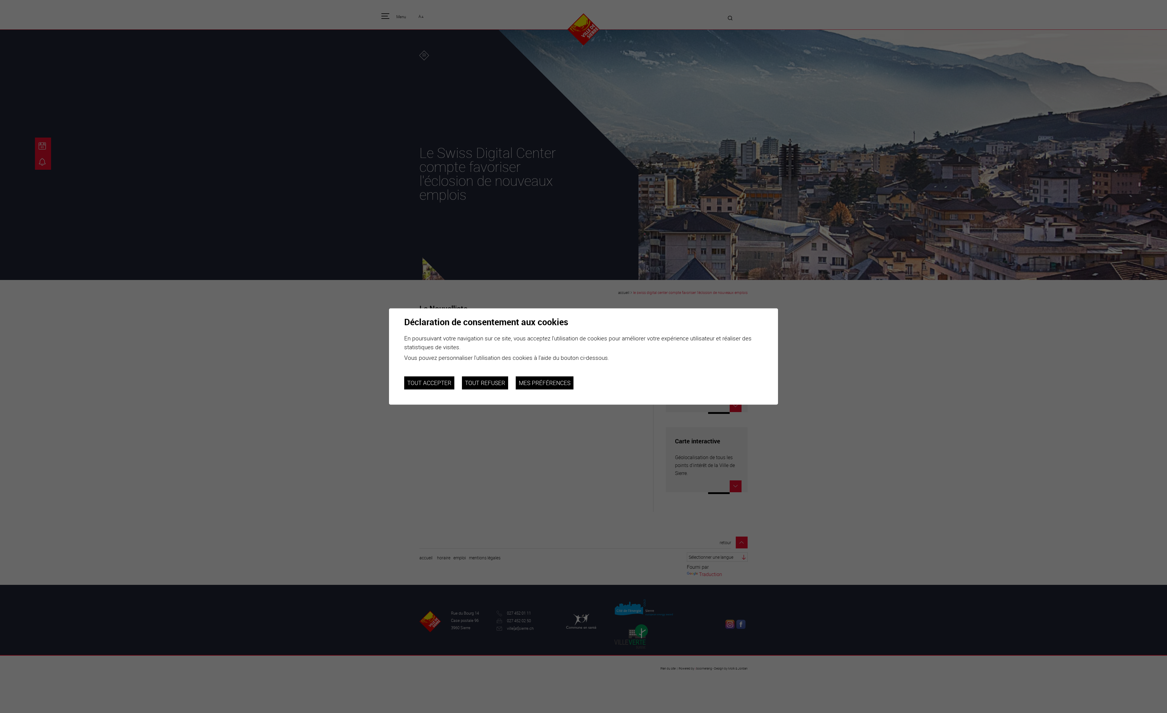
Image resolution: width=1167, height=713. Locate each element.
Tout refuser (485, 383)
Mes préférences (544, 383)
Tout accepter (429, 383)
